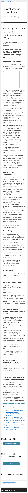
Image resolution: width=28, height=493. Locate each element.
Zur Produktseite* (20, 403)
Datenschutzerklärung (9, 482)
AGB (4, 485)
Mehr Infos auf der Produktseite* (11, 443)
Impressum (6, 484)
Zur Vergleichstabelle (8, 403)
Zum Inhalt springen (6, 1)
